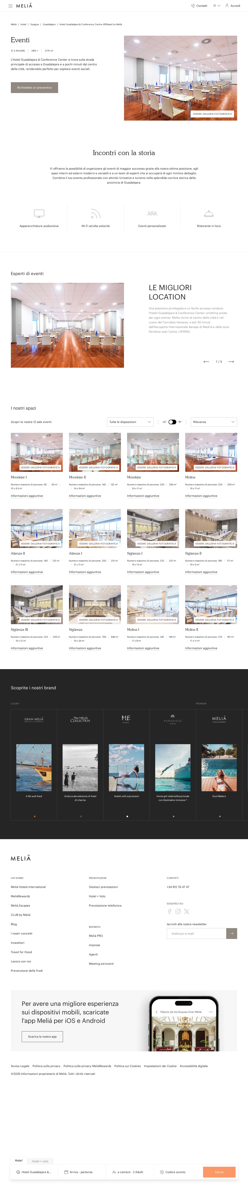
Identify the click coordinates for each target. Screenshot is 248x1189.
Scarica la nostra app (42, 1036)
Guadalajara (49, 24)
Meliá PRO (96, 936)
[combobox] (217, 5)
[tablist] (124, 1160)
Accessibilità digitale (194, 1066)
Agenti (93, 954)
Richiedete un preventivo (34, 87)
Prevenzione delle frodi (27, 970)
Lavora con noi (21, 961)
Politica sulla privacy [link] (46, 1066)
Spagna (34, 24)
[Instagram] (178, 911)
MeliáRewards (20, 896)
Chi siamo (17, 878)
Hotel (23, 24)
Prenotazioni (98, 878)
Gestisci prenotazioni (103, 887)
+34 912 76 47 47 (178, 887)
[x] (186, 911)
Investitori (17, 943)
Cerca (219, 1172)
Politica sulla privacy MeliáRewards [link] (87, 1066)
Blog (14, 924)
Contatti (172, 878)
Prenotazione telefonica (105, 905)
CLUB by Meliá (20, 915)
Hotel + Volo (97, 896)
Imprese (94, 945)
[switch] (172, 422)
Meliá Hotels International (28, 887)
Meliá (13, 24)
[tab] (18, 1160)
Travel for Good (21, 952)
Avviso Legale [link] (20, 1066)
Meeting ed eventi (101, 964)
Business (95, 926)
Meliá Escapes (20, 905)
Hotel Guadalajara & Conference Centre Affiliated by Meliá (90, 24)
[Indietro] (206, 362)
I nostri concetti (21, 933)
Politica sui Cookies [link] (127, 1066)
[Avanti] (231, 362)
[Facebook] (169, 911)
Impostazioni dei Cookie (160, 1066)
